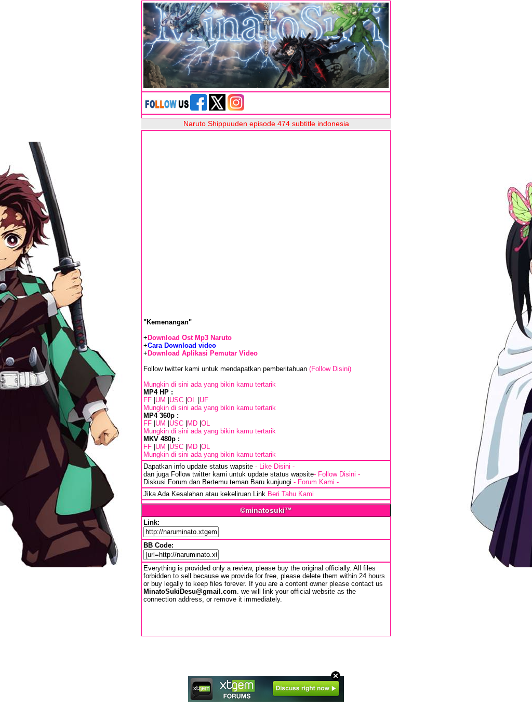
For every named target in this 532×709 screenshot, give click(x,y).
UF (204, 400)
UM (160, 400)
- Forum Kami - (316, 482)
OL (191, 400)
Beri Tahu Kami (291, 494)
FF (147, 400)
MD (192, 423)
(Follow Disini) (330, 369)
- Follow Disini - (337, 474)
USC (176, 400)
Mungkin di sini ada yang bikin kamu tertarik (209, 384)
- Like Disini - (275, 466)
